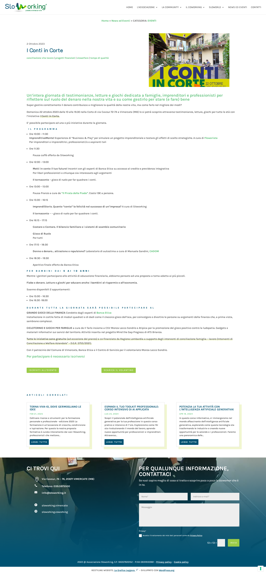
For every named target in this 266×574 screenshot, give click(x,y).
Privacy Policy (196, 535)
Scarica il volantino (118, 370)
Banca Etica (104, 312)
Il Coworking (194, 7)
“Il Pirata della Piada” (74, 193)
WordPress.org (166, 570)
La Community (170, 7)
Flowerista (211, 137)
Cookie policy (181, 562)
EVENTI (152, 20)
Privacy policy (164, 562)
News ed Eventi (237, 7)
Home (129, 7)
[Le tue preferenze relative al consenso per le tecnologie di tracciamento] (261, 569)
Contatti (256, 7)
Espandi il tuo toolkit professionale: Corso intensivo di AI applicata (132, 408)
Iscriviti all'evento (43, 370)
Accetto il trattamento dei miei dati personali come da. (172, 535)
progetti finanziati (65, 58)
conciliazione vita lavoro (40, 58)
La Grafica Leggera (124, 570)
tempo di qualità (99, 58)
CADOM (154, 251)
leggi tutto (39, 442)
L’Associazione (146, 7)
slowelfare (83, 58)
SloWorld (215, 7)
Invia (233, 542)
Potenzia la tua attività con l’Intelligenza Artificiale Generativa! (206, 408)
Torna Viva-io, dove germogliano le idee (55, 408)
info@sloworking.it (54, 492)
